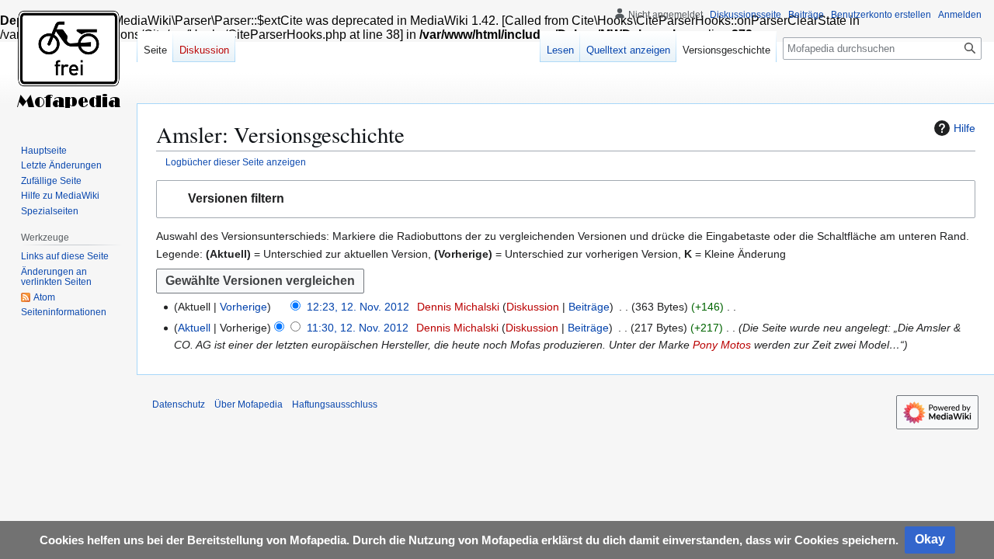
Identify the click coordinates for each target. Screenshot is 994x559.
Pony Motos (722, 345)
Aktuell (194, 327)
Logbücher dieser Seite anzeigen (235, 162)
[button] (565, 199)
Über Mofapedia (248, 404)
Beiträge (589, 306)
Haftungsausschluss (334, 404)
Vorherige (243, 306)
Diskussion (532, 306)
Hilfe (964, 128)
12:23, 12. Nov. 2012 (358, 306)
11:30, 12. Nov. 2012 (357, 327)
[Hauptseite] (68, 62)
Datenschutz (178, 404)
